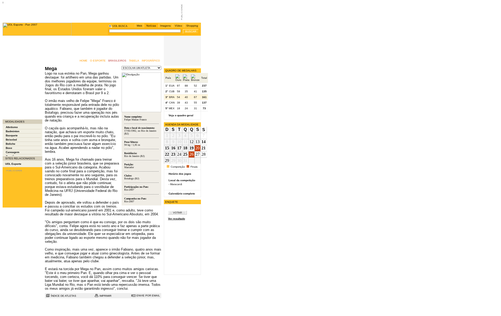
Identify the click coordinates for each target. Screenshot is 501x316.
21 (203, 148)
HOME (83, 60)
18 (185, 148)
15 (167, 148)
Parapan (10, 90)
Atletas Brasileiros (17, 38)
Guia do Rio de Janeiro (19, 59)
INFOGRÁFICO (151, 60)
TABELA (134, 60)
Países (9, 85)
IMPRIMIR (105, 295)
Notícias (151, 25)
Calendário (12, 48)
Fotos (8, 54)
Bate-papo (11, 43)
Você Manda (13, 116)
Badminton (12, 131)
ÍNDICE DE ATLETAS (63, 295)
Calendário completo (182, 193)
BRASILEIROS (117, 60)
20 (197, 148)
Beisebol (11, 139)
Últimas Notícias (15, 111)
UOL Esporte (13, 163)
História (10, 69)
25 (185, 154)
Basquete (12, 135)
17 (179, 148)
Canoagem (12, 152)
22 (167, 154)
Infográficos (12, 75)
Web (139, 25)
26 (191, 154)
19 (191, 148)
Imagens (165, 25)
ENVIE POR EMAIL (148, 295)
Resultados (12, 95)
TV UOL (10, 106)
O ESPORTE (98, 60)
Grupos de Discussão (19, 64)
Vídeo (178, 25)
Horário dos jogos (180, 173)
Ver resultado (176, 218)
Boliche (10, 143)
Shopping (192, 25)
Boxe (9, 148)
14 (203, 141)
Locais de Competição (19, 101)
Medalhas (11, 80)
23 (173, 154)
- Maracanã (175, 184)
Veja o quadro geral (181, 115)
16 (173, 148)
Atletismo (12, 127)
